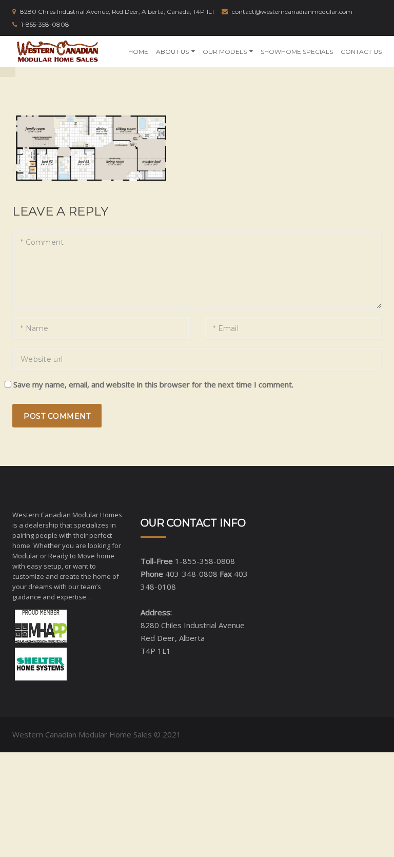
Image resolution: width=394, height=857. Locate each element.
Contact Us (361, 51)
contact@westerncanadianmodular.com (292, 11)
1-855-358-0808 (45, 24)
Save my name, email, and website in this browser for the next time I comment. (153, 384)
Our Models (225, 51)
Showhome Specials (297, 51)
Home (138, 51)
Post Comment (57, 416)
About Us (172, 51)
